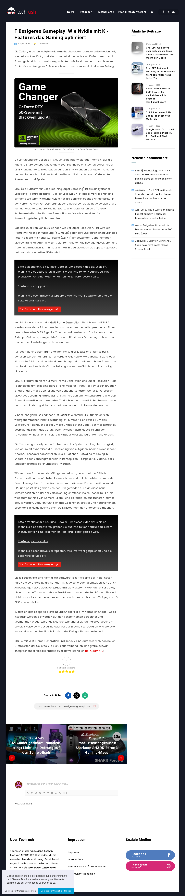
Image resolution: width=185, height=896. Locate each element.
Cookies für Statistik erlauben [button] (56, 891)
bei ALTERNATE (94, 651)
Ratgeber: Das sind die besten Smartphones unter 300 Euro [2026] (153, 229)
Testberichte (105, 11)
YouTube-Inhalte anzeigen (37, 309)
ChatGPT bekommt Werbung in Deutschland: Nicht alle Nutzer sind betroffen (160, 73)
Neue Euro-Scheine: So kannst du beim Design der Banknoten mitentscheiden (154, 214)
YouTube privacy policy (33, 286)
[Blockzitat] (52, 793)
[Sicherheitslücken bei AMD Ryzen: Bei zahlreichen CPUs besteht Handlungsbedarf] (137, 88)
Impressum (74, 852)
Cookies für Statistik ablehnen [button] (20, 891)
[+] (68, 793)
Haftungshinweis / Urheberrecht (87, 866)
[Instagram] (168, 12)
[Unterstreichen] (36, 793)
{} (64, 793)
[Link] (60, 793)
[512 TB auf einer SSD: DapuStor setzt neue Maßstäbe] (137, 112)
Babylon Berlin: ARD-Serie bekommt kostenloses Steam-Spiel (154, 245)
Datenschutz (75, 859)
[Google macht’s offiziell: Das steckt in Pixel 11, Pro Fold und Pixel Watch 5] (137, 129)
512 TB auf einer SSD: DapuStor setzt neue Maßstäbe (159, 115)
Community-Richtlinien (81, 873)
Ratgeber (86, 11)
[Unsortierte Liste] (48, 793)
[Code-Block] (56, 793)
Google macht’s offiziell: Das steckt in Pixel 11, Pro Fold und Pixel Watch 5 (160, 134)
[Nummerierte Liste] (44, 793)
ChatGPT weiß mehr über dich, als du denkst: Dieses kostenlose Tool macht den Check (160, 52)
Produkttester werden (132, 11)
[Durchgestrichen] (40, 793)
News (70, 11)
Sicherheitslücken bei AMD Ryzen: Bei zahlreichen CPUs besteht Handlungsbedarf (158, 95)
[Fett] (28, 793)
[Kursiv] (32, 793)
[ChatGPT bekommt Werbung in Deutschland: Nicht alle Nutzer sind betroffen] (137, 68)
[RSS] (173, 12)
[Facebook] (163, 12)
